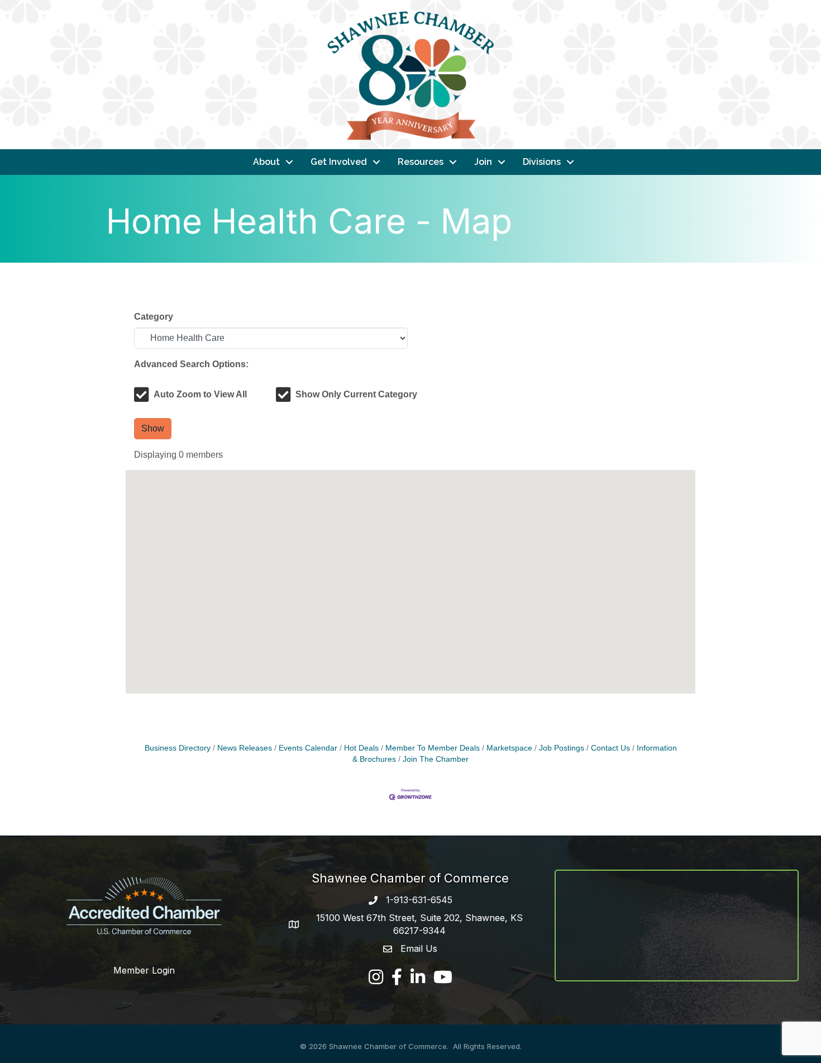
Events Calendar (308, 748)
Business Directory (178, 748)
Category (153, 316)
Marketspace (509, 748)
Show (152, 428)
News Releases (244, 748)
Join (483, 161)
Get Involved (339, 161)
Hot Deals (361, 748)
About (266, 161)
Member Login (144, 970)
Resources (420, 161)
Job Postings (561, 748)
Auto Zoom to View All (200, 394)
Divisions (542, 161)
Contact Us (610, 748)
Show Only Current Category (356, 394)
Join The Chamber (436, 759)
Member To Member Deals (432, 748)
